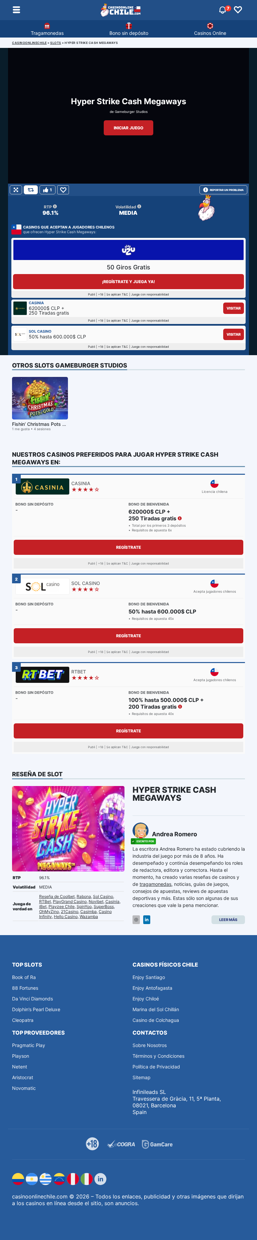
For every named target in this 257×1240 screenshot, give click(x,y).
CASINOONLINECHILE (29, 43)
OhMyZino (49, 911)
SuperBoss (104, 906)
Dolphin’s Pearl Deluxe (36, 1009)
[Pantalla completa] (16, 189)
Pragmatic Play (28, 1045)
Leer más (228, 919)
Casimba (88, 911)
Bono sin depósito (128, 33)
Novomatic (24, 1088)
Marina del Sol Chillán (156, 1009)
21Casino (69, 911)
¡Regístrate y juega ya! (128, 281)
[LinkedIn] (146, 919)
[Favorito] (63, 189)
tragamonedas (155, 884)
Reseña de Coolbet (57, 896)
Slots (55, 43)
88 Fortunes (25, 988)
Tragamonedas (47, 33)
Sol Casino (103, 896)
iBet (43, 906)
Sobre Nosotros (150, 1045)
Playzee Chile (62, 906)
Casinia (112, 901)
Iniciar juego (128, 127)
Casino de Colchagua (156, 1020)
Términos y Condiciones (158, 1056)
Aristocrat (22, 1077)
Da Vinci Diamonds (32, 998)
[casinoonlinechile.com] (120, 10)
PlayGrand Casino (70, 901)
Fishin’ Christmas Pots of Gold (45, 424)
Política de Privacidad (156, 1066)
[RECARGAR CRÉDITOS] (31, 189)
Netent (19, 1066)
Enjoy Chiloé (146, 998)
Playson (20, 1056)
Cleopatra (22, 1020)
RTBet (45, 901)
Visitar (234, 308)
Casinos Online (210, 33)
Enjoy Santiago (149, 977)
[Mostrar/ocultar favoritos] (238, 10)
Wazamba (89, 916)
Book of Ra (24, 977)
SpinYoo (84, 906)
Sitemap (142, 1077)
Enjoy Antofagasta (152, 988)
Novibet (96, 901)
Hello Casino (66, 916)
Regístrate (128, 547)
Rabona (84, 896)
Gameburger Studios (131, 112)
